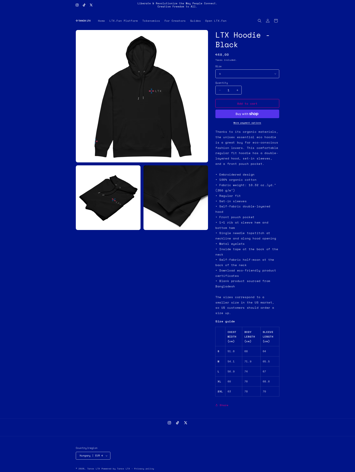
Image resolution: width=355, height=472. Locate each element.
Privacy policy (144, 468)
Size (218, 66)
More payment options (247, 122)
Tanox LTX (93, 468)
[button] (260, 21)
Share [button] (224, 405)
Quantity (221, 83)
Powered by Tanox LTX (116, 468)
